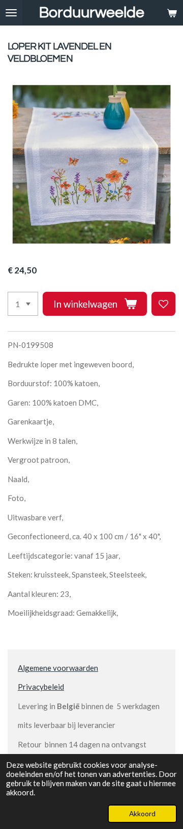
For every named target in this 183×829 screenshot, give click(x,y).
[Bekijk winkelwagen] (172, 13)
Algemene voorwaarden (58, 667)
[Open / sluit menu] (11, 13)
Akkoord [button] (142, 814)
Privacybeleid (41, 686)
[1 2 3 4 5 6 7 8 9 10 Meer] (23, 304)
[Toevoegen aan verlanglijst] (163, 304)
